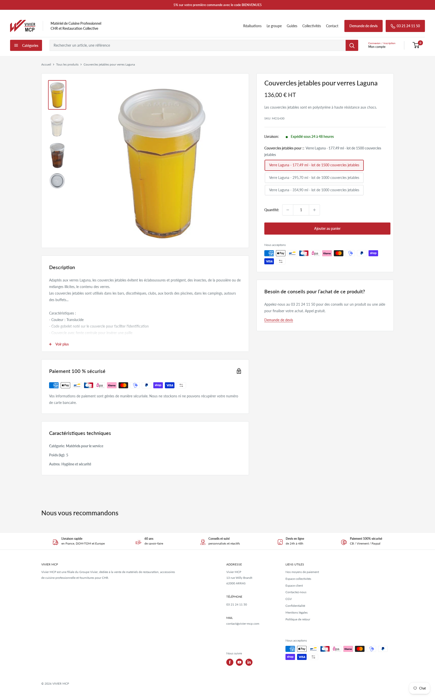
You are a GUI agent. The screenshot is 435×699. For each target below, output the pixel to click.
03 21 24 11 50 (408, 26)
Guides (292, 26)
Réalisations (252, 26)
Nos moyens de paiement (302, 572)
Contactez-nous (295, 592)
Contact (332, 26)
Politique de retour (297, 619)
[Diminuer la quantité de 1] (287, 210)
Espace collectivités (298, 579)
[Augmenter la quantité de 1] (314, 210)
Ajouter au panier (327, 228)
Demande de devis (363, 26)
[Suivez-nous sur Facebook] (229, 662)
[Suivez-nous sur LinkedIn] (248, 662)
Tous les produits (67, 64)
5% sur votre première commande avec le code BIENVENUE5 (217, 5)
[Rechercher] (352, 45)
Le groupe (274, 26)
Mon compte (376, 47)
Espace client (294, 585)
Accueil (46, 64)
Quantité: (271, 210)
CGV (288, 599)
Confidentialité (295, 606)
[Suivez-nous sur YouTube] (239, 662)
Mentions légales (296, 612)
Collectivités (311, 26)
